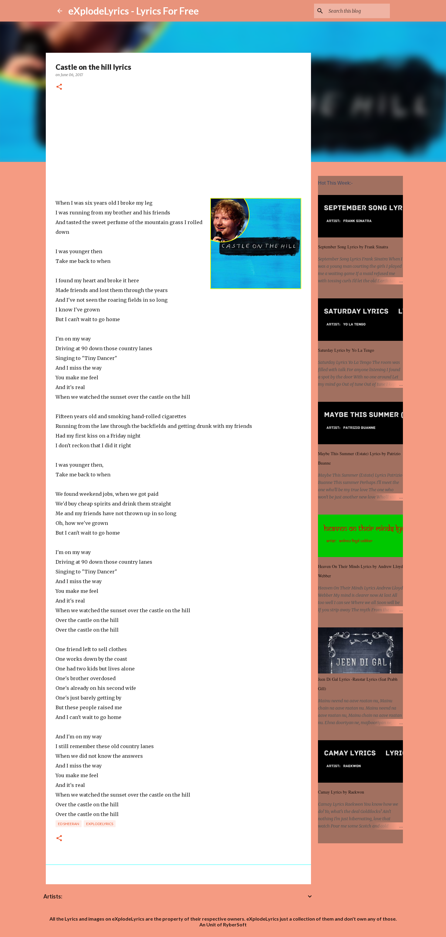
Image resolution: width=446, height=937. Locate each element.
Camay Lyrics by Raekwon (341, 792)
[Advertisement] (178, 145)
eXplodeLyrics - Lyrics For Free (133, 11)
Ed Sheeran (68, 823)
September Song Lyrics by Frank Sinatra (353, 247)
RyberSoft (235, 924)
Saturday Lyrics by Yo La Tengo (346, 350)
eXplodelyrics (99, 823)
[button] (59, 87)
